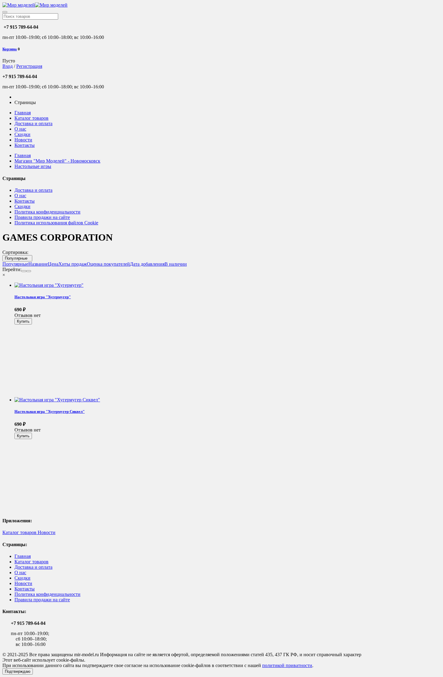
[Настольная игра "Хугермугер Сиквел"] (57, 399)
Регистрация (29, 66)
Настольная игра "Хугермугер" (42, 297)
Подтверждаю (17, 671)
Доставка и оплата (33, 123)
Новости (23, 139)
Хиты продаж (72, 264)
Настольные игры (32, 166)
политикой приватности (287, 665)
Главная (22, 112)
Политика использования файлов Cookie (56, 222)
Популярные (17, 258)
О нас (20, 128)
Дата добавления (147, 264)
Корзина (9, 49)
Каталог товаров (31, 118)
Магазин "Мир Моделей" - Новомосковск (57, 160)
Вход (7, 66)
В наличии (176, 264)
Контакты (24, 145)
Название (38, 264)
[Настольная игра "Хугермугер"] (48, 285)
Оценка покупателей (108, 264)
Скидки (22, 134)
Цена (53, 264)
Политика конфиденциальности (47, 211)
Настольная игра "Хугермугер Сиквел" (49, 411)
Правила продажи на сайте (42, 217)
